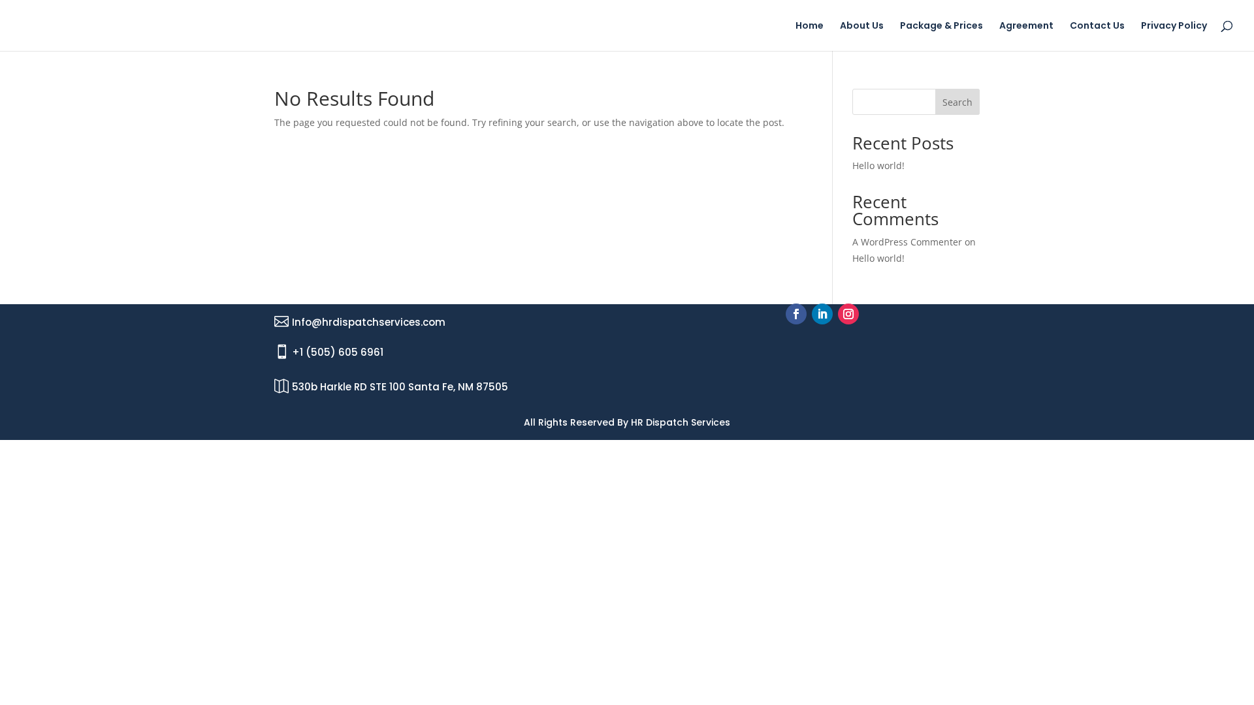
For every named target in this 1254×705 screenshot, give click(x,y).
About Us (862, 26)
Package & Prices (941, 26)
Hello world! (878, 165)
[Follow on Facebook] (796, 314)
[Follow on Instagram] (848, 314)
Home (810, 26)
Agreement (1026, 26)
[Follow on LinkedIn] (822, 314)
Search (957, 102)
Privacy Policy (1174, 26)
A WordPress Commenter (907, 242)
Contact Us (1097, 26)
